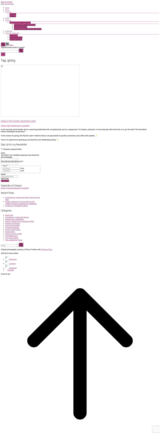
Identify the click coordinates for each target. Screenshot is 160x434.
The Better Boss (11, 236)
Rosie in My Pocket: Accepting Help (18, 121)
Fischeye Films (46, 249)
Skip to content (6, 2)
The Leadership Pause (13, 240)
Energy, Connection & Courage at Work (19, 221)
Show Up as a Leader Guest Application (27, 29)
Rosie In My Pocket (8, 126)
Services (8, 12)
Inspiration (9, 31)
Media (7, 18)
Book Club (9, 215)
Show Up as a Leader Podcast (20, 23)
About (7, 10)
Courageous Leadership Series (24, 25)
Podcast (8, 20)
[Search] (21, 50)
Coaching (13, 14)
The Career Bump (11, 238)
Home (7, 8)
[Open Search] (3, 44)
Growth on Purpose (12, 223)
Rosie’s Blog (14, 35)
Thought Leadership (12, 33)
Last (22, 171)
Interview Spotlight (16, 37)
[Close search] (3, 54)
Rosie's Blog (10, 232)
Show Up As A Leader (13, 234)
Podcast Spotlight (16, 39)
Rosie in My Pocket (20, 27)
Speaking (13, 16)
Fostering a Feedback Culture (16, 206)
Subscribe (5, 181)
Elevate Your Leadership (14, 219)
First (22, 168)
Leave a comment (22, 126)
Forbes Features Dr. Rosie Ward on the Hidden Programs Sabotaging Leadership (21, 203)
